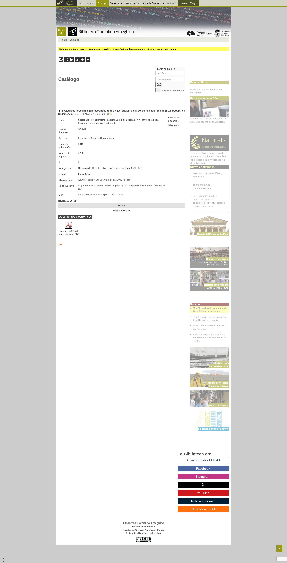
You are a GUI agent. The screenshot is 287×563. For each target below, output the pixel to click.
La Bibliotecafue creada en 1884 (219, 364)
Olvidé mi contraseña (173, 90)
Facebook (203, 468)
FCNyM (193, 3)
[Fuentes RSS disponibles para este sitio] (121, 245)
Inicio (80, 3)
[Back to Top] (279, 548)
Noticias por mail (203, 501)
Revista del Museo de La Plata (212, 233)
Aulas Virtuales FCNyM (203, 460)
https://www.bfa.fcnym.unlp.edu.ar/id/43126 (100, 194)
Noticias (90, 3)
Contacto (172, 3)
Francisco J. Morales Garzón (86, 114)
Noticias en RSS (203, 509)
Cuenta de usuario (165, 69)
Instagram (203, 476)
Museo (183, 3)
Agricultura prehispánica (133, 185)
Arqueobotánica (86, 185)
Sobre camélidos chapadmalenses (202, 186)
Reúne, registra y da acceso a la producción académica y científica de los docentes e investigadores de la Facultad (208, 157)
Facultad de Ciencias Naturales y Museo (217, 384)
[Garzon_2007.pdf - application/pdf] (68, 223)
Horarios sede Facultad (216, 284)
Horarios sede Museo (217, 259)
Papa (150, 185)
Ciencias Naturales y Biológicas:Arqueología (107, 179)
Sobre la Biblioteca (152, 3)
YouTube (203, 492)
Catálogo (102, 3)
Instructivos (131, 3)
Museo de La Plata (218, 405)
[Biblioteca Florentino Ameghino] (66, 3)
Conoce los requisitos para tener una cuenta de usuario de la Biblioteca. (209, 120)
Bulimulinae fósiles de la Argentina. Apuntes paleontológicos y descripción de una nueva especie (210, 200)
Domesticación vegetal (108, 185)
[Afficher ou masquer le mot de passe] (158, 84)
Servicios (115, 3)
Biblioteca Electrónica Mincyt (213, 428)
